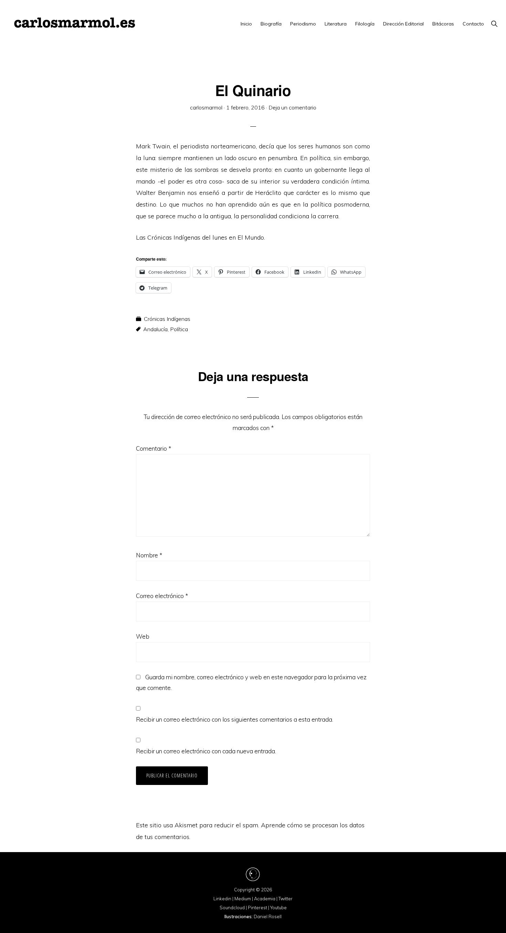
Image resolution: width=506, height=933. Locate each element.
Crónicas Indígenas (167, 318)
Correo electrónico (162, 595)
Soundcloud (232, 907)
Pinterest (257, 907)
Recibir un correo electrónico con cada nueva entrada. (206, 751)
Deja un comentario (292, 107)
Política (179, 329)
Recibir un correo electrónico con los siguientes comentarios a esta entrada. (234, 719)
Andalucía (155, 329)
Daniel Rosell (268, 916)
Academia (264, 898)
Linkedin (222, 898)
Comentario (153, 448)
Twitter (285, 898)
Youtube (278, 907)
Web (142, 636)
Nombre (149, 555)
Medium (242, 898)
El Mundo (251, 237)
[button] (494, 23)
